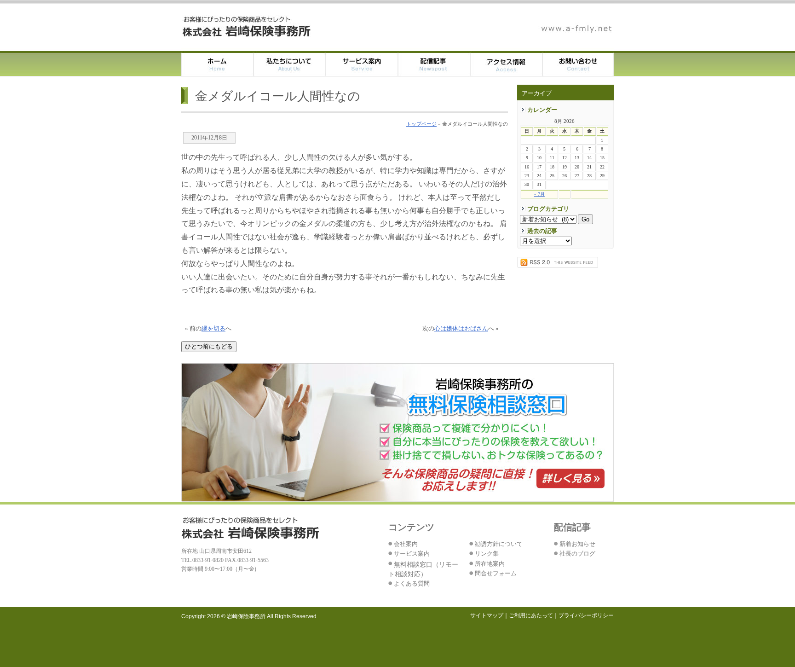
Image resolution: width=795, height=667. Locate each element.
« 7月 (539, 194)
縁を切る (213, 328)
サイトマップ (486, 615)
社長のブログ (577, 554)
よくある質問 (412, 583)
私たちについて (289, 63)
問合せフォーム (496, 573)
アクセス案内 (506, 63)
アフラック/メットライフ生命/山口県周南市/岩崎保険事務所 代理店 (247, 26)
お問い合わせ (578, 63)
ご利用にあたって (531, 615)
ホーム (217, 63)
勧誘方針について (499, 544)
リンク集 (487, 554)
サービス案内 (362, 63)
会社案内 (406, 544)
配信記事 (434, 63)
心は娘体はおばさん (461, 328)
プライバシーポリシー (586, 615)
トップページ (421, 124)
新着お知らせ (577, 544)
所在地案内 (490, 564)
